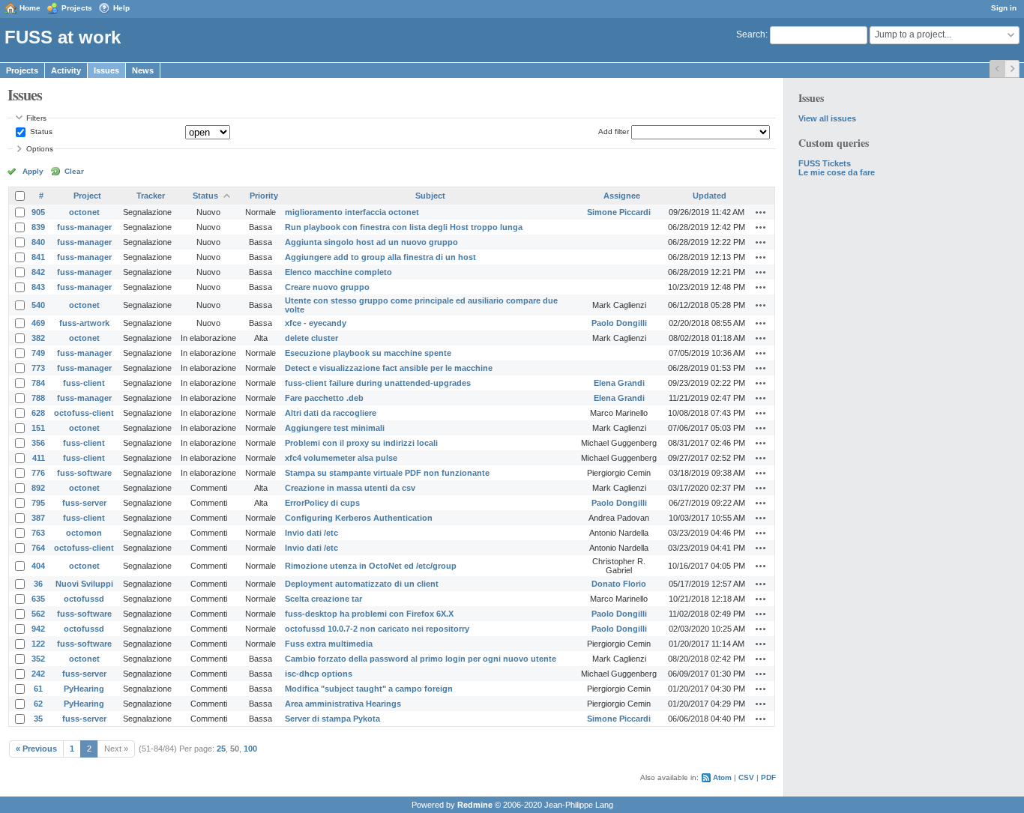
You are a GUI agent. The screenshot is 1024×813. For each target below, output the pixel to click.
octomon (84, 532)
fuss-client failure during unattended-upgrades (378, 382)
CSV (746, 777)
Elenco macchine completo (338, 272)
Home (29, 8)
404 (38, 565)
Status (40, 131)
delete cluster (311, 337)
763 (38, 532)
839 (38, 227)
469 (38, 322)
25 (221, 748)
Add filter (613, 131)
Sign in (1004, 8)
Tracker (150, 195)
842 (38, 272)
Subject (430, 195)
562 (38, 613)
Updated (709, 195)
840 (38, 242)
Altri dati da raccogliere (330, 412)
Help (121, 8)
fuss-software (84, 472)
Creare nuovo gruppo (327, 286)
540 (38, 304)
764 (38, 547)
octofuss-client (84, 412)
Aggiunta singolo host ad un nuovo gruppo (371, 242)
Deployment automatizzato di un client (362, 583)
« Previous (36, 748)
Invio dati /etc (311, 532)
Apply (32, 171)
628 (38, 412)
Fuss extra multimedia (329, 643)
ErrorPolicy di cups (322, 502)
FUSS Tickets (824, 163)
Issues (106, 70)
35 (38, 718)
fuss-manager (84, 227)
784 (38, 382)
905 (38, 212)
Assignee (621, 195)
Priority (264, 195)
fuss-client (84, 382)
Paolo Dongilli (619, 322)
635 (38, 598)
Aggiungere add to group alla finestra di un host (380, 257)
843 (38, 286)
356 (38, 442)
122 (38, 643)
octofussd (84, 598)
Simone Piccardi (619, 212)
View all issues (827, 118)
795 (38, 502)
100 (250, 748)
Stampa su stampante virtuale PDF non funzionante (387, 472)
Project (87, 195)
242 (38, 673)
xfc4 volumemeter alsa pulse (341, 457)
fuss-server (84, 502)
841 (38, 257)
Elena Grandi (619, 382)
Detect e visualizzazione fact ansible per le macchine (389, 367)
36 (38, 583)
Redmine (475, 804)
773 (38, 367)
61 (38, 688)
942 (38, 628)
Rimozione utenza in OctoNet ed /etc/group (371, 565)
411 (38, 457)
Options (39, 149)
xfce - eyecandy (315, 322)
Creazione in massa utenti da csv (350, 487)
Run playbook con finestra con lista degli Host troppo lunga (403, 227)
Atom (722, 777)
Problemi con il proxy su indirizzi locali (361, 442)
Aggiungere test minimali (335, 427)
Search (750, 34)
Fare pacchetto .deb (324, 397)
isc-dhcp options (318, 673)
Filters (36, 118)
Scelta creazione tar (323, 598)
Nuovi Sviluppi (84, 583)
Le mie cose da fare (836, 172)
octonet (84, 212)
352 (38, 658)
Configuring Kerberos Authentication (359, 517)
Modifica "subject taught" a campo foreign (369, 688)
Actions (761, 212)
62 (38, 703)
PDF (768, 777)
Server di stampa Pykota (332, 718)
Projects (76, 8)
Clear (74, 171)
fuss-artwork (84, 322)
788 (38, 397)
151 (38, 427)
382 (38, 337)
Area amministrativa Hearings (343, 703)
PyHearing (84, 688)
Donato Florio (618, 583)
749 (38, 352)
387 (38, 517)
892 (38, 487)
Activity (66, 70)
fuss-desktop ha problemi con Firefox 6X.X (369, 613)
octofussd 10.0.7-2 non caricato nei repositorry (377, 628)
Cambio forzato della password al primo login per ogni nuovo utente (420, 658)
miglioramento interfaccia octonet (352, 212)
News (143, 70)
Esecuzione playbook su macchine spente (368, 352)
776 (38, 472)
